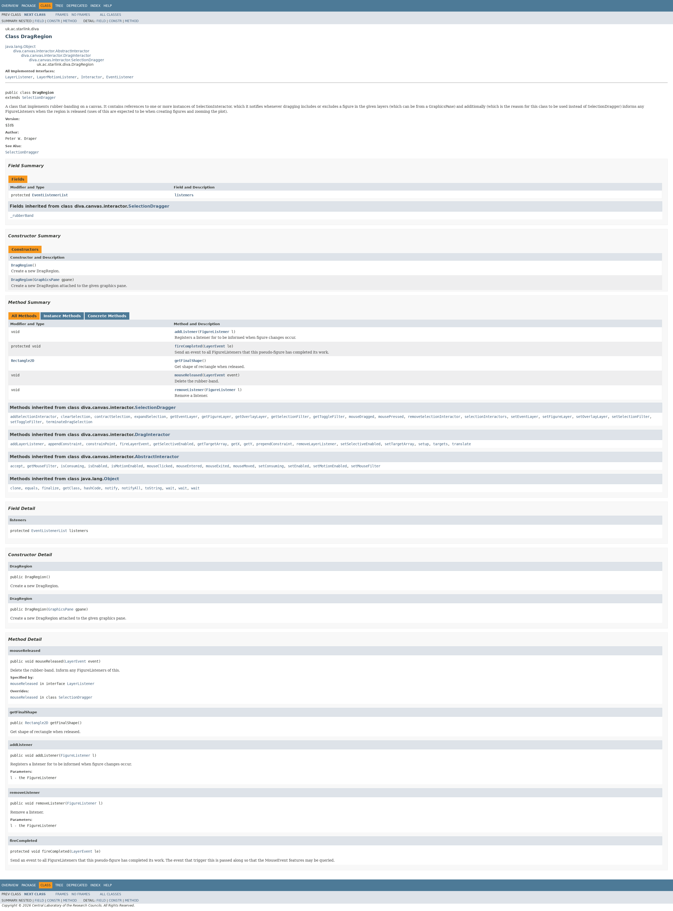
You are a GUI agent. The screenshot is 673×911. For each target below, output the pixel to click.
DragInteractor (152, 434)
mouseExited (217, 466)
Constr (53, 21)
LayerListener (19, 77)
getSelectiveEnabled (173, 444)
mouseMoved (243, 466)
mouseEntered (189, 466)
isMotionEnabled (127, 466)
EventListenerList (50, 195)
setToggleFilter (26, 422)
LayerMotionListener (57, 77)
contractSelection (112, 416)
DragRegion (21, 265)
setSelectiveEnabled (360, 444)
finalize (50, 488)
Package (29, 6)
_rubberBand (21, 215)
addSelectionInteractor (33, 416)
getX (235, 444)
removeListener (189, 390)
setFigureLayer (557, 416)
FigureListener (214, 332)
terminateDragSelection (69, 422)
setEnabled (298, 466)
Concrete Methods (107, 316)
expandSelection (150, 416)
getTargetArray (212, 444)
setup (423, 444)
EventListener (120, 77)
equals (31, 488)
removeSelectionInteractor (434, 416)
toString (153, 488)
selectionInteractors (486, 416)
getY (248, 444)
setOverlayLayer (592, 416)
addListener (186, 332)
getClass (71, 488)
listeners (184, 195)
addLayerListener (27, 444)
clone (15, 488)
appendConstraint (65, 444)
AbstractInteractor (157, 456)
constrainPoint (100, 444)
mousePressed (391, 416)
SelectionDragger (39, 97)
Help (108, 6)
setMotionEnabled (330, 466)
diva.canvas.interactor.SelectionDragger (66, 60)
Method (70, 21)
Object (111, 478)
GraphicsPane (46, 280)
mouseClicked (159, 466)
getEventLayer (183, 416)
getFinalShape (188, 361)
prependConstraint (274, 444)
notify (111, 488)
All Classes (110, 15)
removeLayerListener (316, 444)
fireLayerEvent (134, 444)
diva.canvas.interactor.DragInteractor (56, 55)
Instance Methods (62, 316)
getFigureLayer (216, 416)
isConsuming (72, 466)
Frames (61, 15)
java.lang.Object (20, 46)
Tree (59, 6)
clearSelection (75, 416)
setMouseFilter (365, 466)
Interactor (91, 77)
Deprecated (77, 6)
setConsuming (271, 466)
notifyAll (131, 488)
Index (95, 6)
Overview (10, 6)
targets (440, 444)
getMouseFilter (42, 466)
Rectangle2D (22, 361)
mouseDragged (361, 416)
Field (39, 21)
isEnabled (97, 466)
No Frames (81, 15)
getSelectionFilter (290, 416)
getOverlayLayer (251, 416)
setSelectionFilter (631, 416)
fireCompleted (188, 346)
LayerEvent (214, 346)
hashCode (92, 488)
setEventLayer (524, 416)
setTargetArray (399, 444)
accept (16, 466)
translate (461, 444)
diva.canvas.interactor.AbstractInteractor (51, 51)
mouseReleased (188, 375)
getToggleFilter (329, 416)
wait (170, 488)
